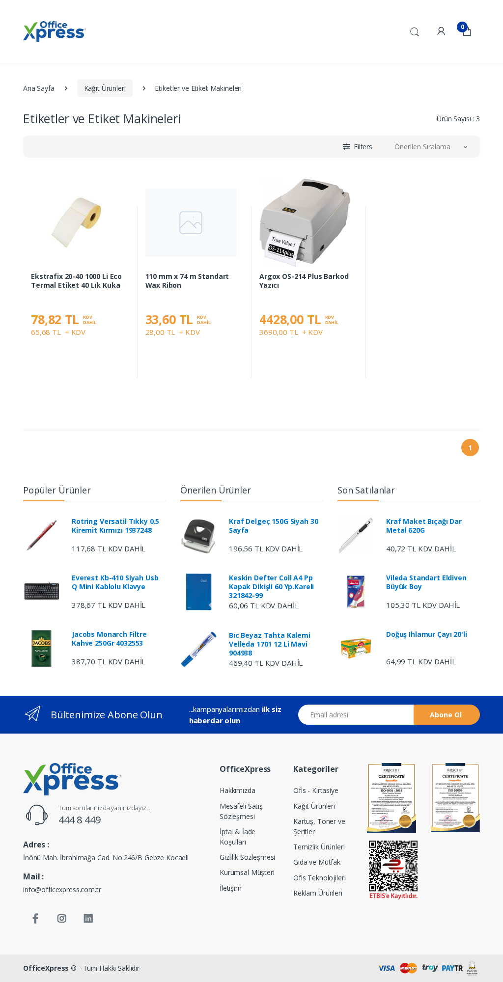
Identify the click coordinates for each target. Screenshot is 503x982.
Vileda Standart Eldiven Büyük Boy (426, 582)
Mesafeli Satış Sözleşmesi (241, 811)
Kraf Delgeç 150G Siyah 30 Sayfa (273, 526)
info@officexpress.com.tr (62, 889)
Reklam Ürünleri (317, 893)
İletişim (231, 888)
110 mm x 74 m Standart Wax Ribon (187, 281)
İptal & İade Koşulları (237, 836)
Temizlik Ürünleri (319, 846)
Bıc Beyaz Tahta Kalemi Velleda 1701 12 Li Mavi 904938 (269, 644)
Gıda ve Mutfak (316, 862)
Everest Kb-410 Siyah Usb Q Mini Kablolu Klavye (115, 582)
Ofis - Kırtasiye (315, 790)
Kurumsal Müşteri (247, 872)
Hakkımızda (237, 790)
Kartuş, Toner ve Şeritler (319, 826)
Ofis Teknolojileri (319, 877)
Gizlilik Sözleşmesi (247, 857)
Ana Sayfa (39, 88)
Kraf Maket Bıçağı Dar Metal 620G (424, 526)
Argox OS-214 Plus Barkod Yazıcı (304, 281)
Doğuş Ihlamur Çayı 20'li (426, 634)
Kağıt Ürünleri (105, 88)
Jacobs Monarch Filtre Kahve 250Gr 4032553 (109, 639)
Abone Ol (446, 714)
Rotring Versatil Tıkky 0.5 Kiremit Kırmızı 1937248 (115, 526)
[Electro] (54, 31)
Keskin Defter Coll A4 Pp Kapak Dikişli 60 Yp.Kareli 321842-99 (271, 586)
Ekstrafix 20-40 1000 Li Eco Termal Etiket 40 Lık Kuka (76, 281)
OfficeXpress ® (50, 968)
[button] (414, 30)
